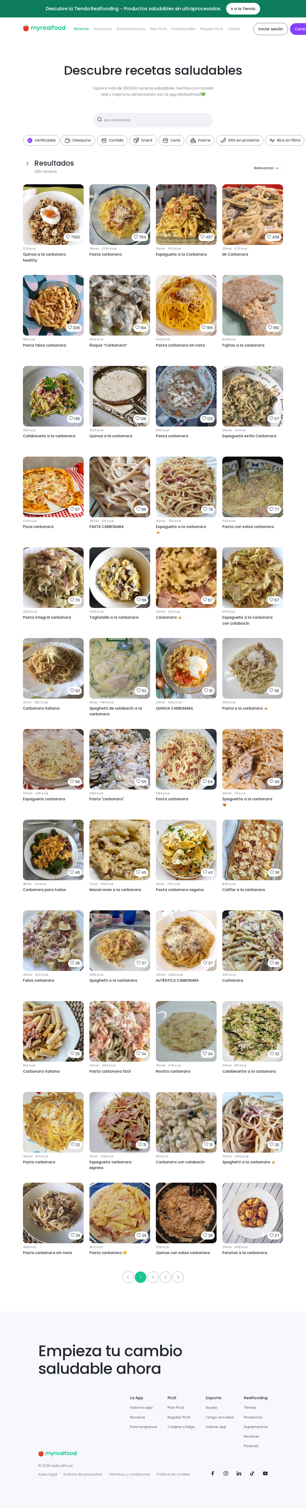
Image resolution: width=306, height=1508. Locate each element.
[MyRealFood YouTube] (265, 1474)
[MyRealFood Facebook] (212, 1474)
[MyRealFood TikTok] (252, 1474)
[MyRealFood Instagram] (226, 1474)
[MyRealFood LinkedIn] (239, 1474)
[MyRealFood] (44, 29)
